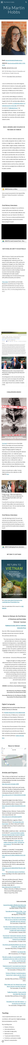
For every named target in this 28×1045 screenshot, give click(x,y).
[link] (14, 181)
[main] (14, 10)
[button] (2, 2)
